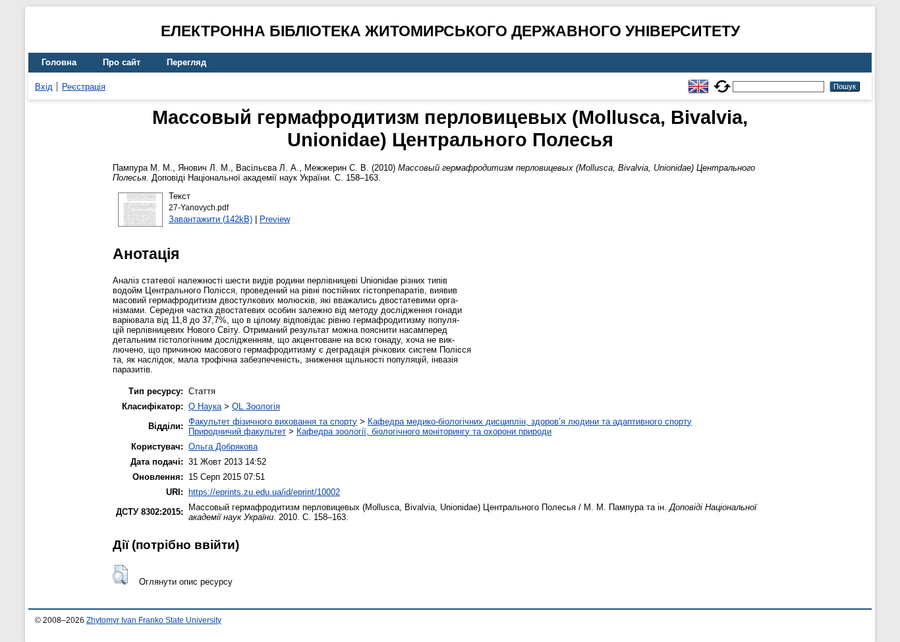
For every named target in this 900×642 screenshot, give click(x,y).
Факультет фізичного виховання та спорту (272, 421)
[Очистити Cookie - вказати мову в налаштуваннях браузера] (722, 81)
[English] (698, 81)
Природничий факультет (237, 431)
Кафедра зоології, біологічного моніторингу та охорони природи (423, 431)
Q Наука (204, 406)
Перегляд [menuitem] (186, 62)
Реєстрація (83, 87)
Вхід (44, 87)
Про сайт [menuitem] (121, 62)
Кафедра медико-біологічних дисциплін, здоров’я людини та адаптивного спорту (530, 421)
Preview (275, 219)
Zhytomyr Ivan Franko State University (153, 620)
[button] (120, 575)
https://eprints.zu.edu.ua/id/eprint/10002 (264, 492)
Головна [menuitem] (59, 62)
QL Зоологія (256, 406)
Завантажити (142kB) (210, 219)
